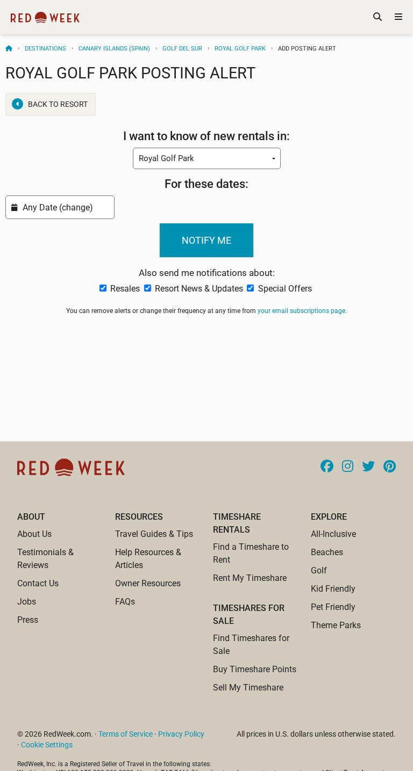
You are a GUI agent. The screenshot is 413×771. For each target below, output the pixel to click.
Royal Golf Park (240, 48)
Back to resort (58, 104)
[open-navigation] (398, 17)
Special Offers (283, 288)
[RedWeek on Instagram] (347, 467)
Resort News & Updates (199, 288)
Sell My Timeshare (248, 687)
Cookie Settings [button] (47, 744)
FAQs (125, 602)
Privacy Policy (181, 734)
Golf (319, 570)
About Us (34, 534)
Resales (125, 288)
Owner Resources (148, 583)
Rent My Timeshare (250, 578)
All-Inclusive (333, 534)
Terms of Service (125, 734)
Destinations (45, 48)
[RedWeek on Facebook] (327, 467)
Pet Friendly (333, 607)
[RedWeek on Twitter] (368, 467)
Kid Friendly (333, 589)
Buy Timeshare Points (254, 669)
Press (27, 620)
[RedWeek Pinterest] (389, 467)
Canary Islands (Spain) (114, 48)
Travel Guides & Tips (154, 534)
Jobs (26, 602)
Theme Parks (336, 625)
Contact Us (38, 583)
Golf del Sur (182, 48)
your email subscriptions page (301, 311)
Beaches (327, 552)
